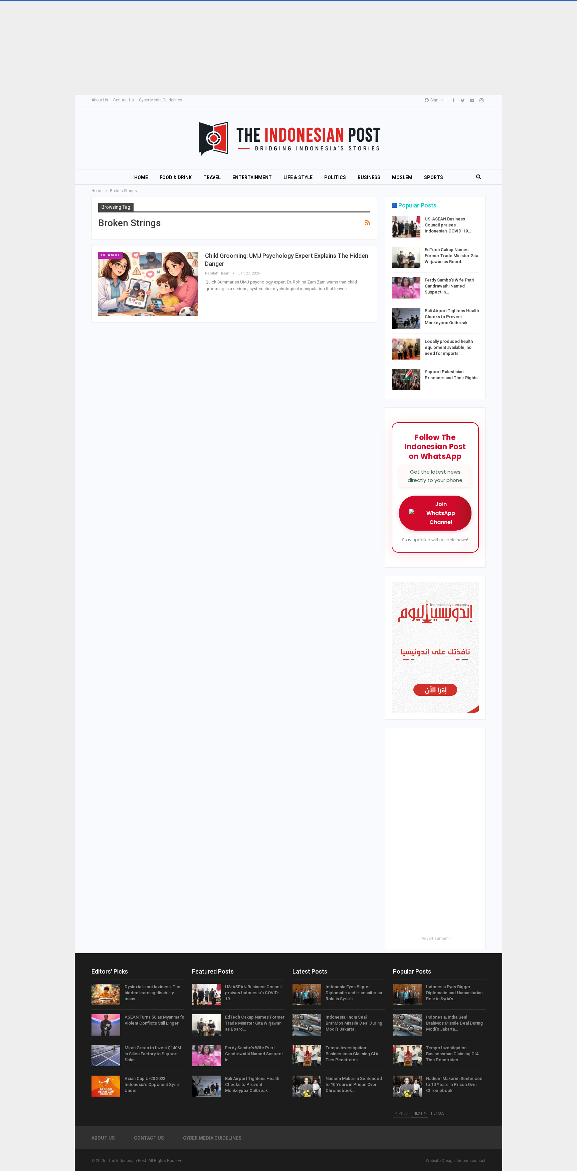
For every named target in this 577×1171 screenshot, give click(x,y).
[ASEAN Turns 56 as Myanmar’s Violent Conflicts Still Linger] (105, 1025)
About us (99, 100)
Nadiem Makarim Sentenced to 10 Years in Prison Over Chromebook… (354, 1084)
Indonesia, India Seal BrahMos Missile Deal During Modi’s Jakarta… (354, 1023)
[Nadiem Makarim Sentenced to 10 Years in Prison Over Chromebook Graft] (307, 1086)
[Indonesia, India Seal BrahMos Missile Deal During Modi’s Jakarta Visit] (307, 1025)
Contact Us (123, 100)
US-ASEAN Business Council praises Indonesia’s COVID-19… (448, 224)
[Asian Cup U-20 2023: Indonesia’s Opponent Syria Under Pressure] (105, 1086)
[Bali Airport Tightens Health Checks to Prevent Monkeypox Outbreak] (406, 318)
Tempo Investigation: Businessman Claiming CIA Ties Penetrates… (352, 1053)
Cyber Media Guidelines (160, 100)
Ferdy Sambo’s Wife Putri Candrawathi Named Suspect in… (449, 286)
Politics (335, 177)
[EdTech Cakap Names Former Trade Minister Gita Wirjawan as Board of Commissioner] (406, 257)
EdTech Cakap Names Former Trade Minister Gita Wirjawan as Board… (451, 255)
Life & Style (298, 177)
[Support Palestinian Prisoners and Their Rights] (406, 379)
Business (369, 177)
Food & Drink (176, 177)
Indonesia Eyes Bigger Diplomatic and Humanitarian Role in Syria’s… (354, 992)
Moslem (402, 177)
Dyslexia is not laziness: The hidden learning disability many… (152, 992)
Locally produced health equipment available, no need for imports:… (449, 347)
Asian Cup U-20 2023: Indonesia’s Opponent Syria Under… (152, 1084)
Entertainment (252, 177)
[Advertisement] (200, 48)
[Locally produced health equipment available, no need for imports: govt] (406, 349)
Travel (212, 177)
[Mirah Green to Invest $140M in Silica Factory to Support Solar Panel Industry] (105, 1055)
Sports (433, 177)
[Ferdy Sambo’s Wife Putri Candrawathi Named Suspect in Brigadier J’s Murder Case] (406, 288)
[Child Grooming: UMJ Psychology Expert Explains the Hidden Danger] (148, 284)
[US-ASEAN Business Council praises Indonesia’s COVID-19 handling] (406, 226)
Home (141, 177)
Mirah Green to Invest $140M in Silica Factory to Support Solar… (153, 1053)
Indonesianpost (471, 1160)
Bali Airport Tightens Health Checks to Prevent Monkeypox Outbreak (452, 316)
